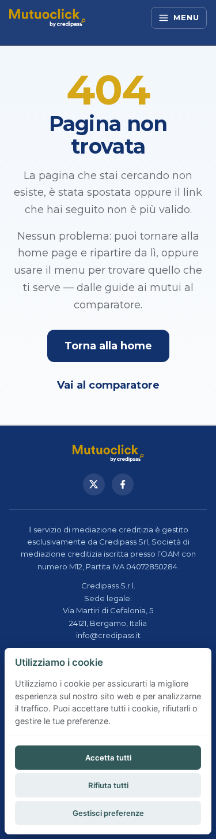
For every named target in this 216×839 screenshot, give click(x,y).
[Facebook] (123, 484)
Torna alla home (108, 346)
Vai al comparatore (108, 385)
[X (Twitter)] (94, 484)
